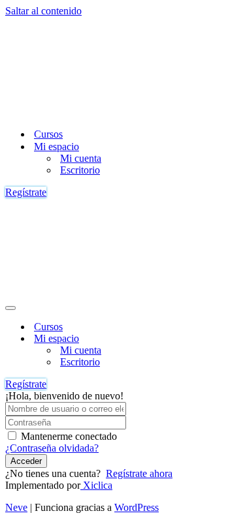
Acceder (26, 461)
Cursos (48, 134)
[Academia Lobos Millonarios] (90, 111)
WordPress (136, 507)
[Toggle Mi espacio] (233, 339)
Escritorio (80, 170)
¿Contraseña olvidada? (52, 448)
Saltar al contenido (43, 10)
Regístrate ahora (139, 473)
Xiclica (96, 485)
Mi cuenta (80, 158)
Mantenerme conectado (69, 436)
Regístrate (25, 192)
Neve (16, 507)
